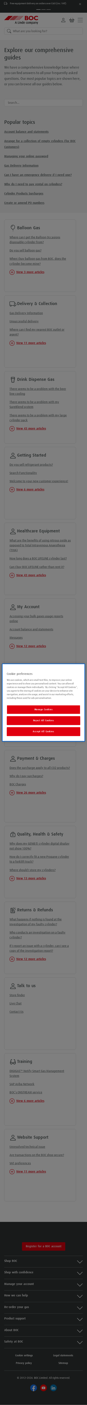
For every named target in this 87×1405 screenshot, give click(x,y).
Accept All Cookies (43, 731)
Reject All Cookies (43, 721)
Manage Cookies (43, 710)
